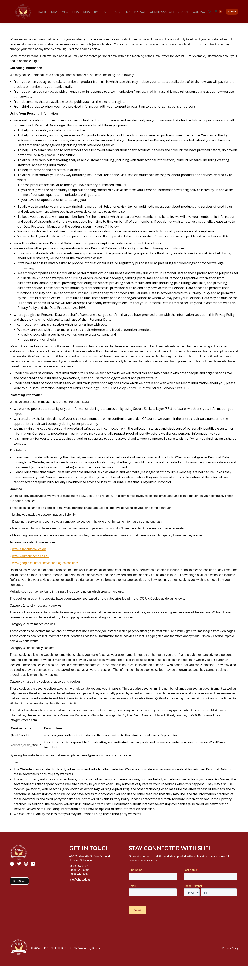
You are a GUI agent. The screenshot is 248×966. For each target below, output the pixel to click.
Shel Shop (19, 881)
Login (233, 11)
